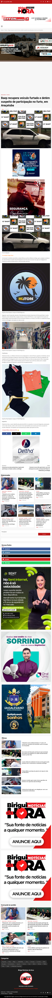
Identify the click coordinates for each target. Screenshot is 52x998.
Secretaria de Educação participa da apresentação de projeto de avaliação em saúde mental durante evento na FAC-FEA (26, 484)
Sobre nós (3, 991)
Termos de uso (4, 993)
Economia (39, 961)
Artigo (9, 961)
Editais (44, 961)
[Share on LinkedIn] (35, 433)
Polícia (8, 94)
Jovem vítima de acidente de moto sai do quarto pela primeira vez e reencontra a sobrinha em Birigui (11, 763)
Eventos (24, 963)
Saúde (7, 966)
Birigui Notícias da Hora (25, 996)
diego (3, 109)
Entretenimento (11, 963)
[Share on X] (16, 433)
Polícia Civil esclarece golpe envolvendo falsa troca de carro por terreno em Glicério (26, 511)
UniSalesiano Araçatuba (16, 966)
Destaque (10, 491)
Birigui (3, 518)
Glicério (26, 518)
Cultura (26, 961)
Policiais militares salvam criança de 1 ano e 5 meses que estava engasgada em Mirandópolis (43, 511)
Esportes (19, 963)
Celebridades (20, 961)
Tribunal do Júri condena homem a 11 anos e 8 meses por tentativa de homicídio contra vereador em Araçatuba (9, 484)
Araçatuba (3, 94)
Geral (29, 963)
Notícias (4, 492)
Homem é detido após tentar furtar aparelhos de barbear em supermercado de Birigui (9, 511)
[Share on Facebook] (6, 433)
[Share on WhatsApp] (26, 433)
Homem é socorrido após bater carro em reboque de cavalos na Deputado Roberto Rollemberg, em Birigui (39, 468)
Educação (27, 491)
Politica (44, 963)
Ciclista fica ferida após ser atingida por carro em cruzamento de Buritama (11, 790)
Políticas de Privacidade (12, 991)
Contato (10, 993)
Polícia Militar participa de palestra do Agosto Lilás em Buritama (43, 484)
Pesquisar (4, 531)
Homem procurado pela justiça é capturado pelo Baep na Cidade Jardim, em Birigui (13, 467)
